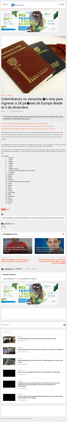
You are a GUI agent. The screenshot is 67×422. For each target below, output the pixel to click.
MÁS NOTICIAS (7, 332)
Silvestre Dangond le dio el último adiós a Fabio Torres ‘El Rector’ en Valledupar (40, 349)
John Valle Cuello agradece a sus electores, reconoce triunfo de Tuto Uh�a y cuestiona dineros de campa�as (52, 261)
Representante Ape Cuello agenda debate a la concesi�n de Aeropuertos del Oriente (47, 249)
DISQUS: (34, 268)
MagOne (29, 418)
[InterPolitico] (16, 7)
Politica (20, 336)
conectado (18, 278)
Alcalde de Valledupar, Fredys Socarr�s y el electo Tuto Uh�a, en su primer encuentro (15, 260)
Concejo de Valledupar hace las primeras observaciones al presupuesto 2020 (25, 123)
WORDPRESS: (19, 269)
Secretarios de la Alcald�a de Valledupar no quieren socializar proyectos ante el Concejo (29, 129)
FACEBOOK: (28, 268)
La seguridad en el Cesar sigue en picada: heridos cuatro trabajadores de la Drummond (28, 126)
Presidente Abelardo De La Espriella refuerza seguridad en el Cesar (37, 338)
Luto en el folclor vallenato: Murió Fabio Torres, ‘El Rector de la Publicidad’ (39, 372)
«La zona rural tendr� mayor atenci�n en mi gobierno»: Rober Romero (15, 249)
